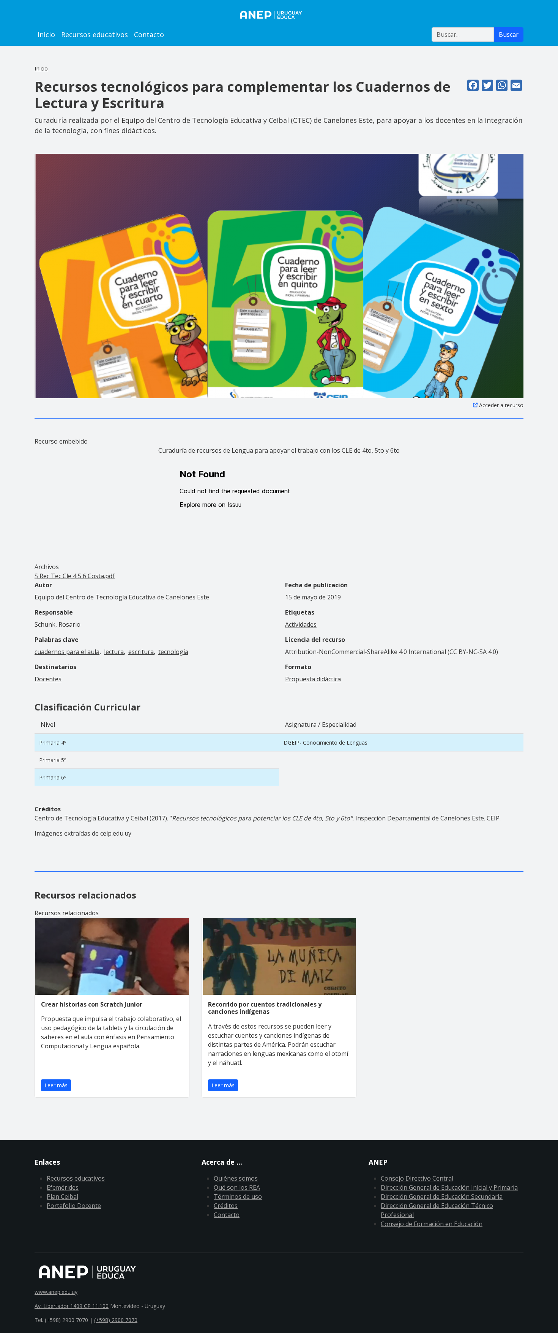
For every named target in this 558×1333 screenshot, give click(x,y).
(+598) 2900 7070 (115, 1320)
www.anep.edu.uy (56, 1291)
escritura (141, 652)
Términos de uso (238, 1196)
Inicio (46, 34)
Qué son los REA (237, 1187)
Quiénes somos (236, 1178)
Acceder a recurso (501, 405)
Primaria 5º (52, 760)
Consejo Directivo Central (417, 1178)
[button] (279, 275)
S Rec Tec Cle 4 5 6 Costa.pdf (75, 576)
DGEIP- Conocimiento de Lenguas (325, 742)
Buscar (509, 34)
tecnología (173, 652)
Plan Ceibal (62, 1196)
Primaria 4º (52, 742)
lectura (114, 652)
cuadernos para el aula (67, 652)
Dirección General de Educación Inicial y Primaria (449, 1187)
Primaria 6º (52, 777)
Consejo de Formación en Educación (431, 1224)
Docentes (48, 679)
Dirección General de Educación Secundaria (442, 1196)
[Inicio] (279, 15)
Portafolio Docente (74, 1205)
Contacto (149, 34)
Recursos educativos (94, 34)
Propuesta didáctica (313, 679)
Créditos (226, 1205)
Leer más (56, 1085)
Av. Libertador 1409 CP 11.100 (72, 1305)
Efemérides (63, 1187)
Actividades (301, 624)
